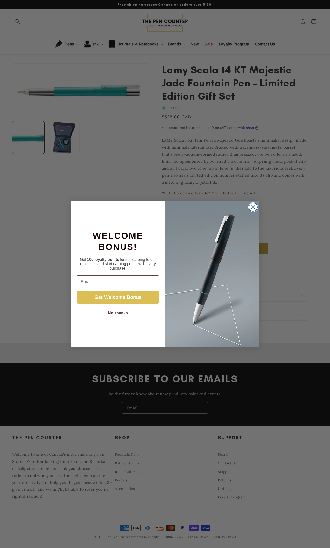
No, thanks (118, 313)
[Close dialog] (253, 207)
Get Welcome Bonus (118, 297)
